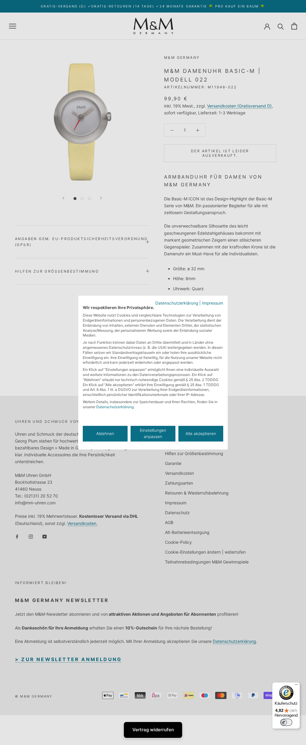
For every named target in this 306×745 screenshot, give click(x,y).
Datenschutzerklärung (176, 303)
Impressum (212, 303)
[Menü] (296, 685)
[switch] (286, 722)
